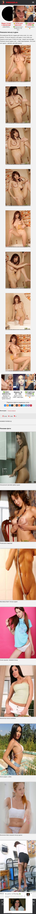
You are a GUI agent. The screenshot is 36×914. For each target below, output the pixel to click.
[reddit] (19, 405)
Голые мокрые (12, 410)
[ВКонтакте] (5, 405)
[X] (12, 405)
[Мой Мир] (10, 405)
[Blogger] (14, 405)
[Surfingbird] (24, 405)
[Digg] (17, 405)
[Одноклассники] (7, 405)
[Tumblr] (26, 405)
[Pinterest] (31, 405)
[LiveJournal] (22, 405)
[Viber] (29, 405)
